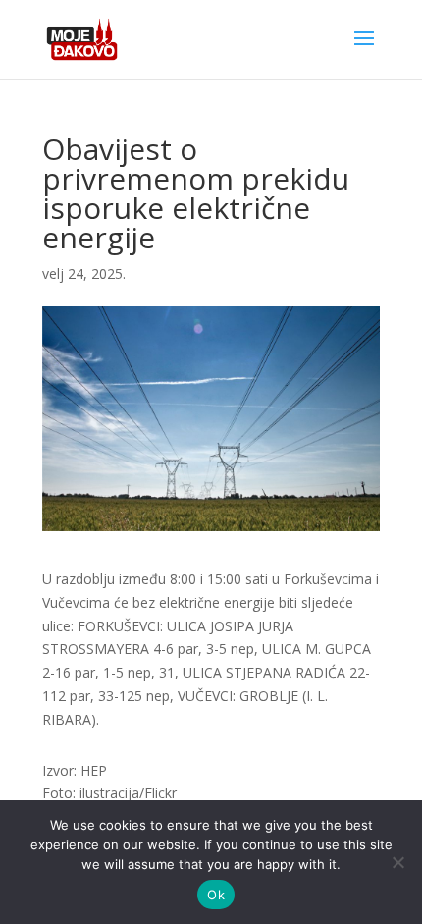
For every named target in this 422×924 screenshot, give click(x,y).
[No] (397, 862)
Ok (216, 894)
